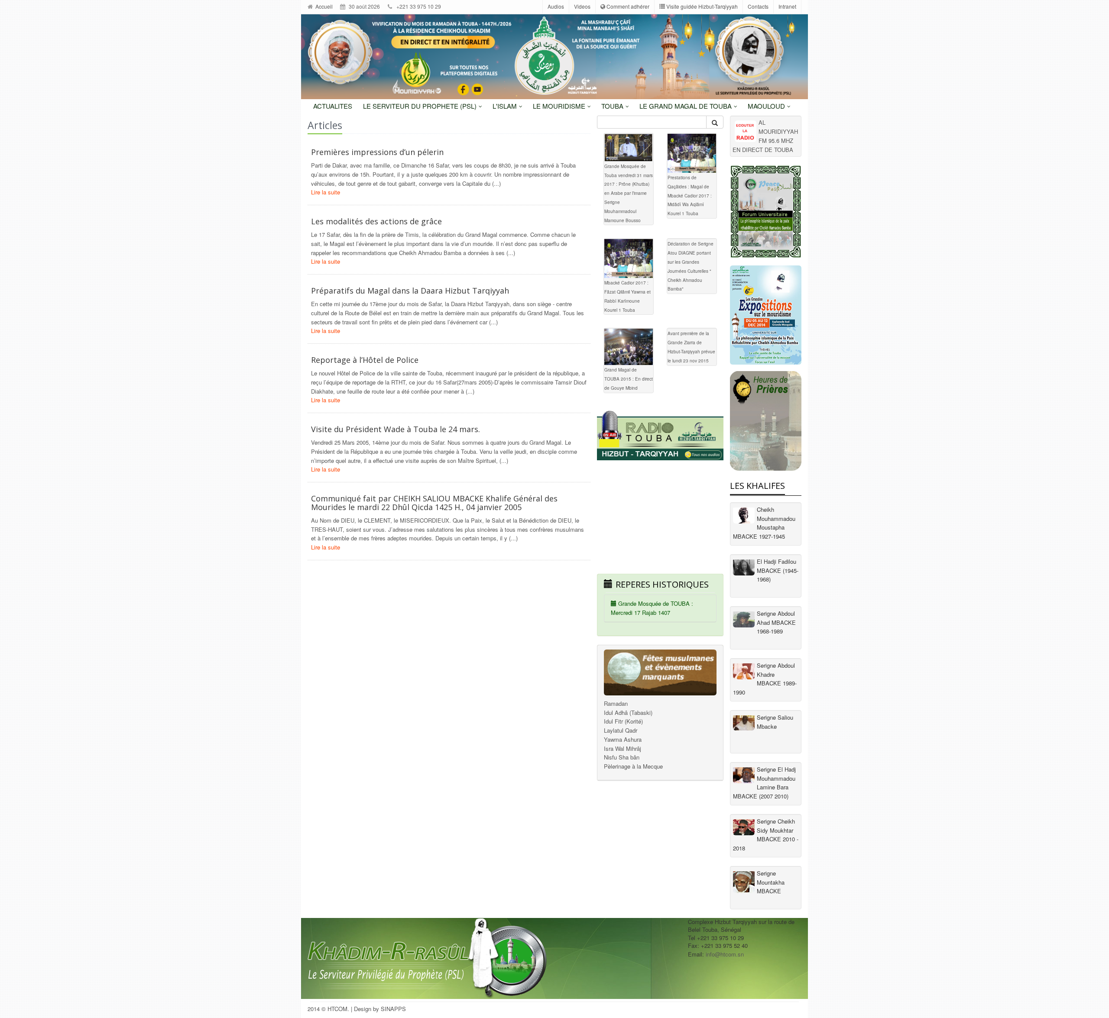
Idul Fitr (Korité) (623, 721)
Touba (613, 105)
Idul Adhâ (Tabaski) (628, 712)
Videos (582, 6)
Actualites (332, 105)
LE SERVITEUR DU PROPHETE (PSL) (420, 105)
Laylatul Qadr (620, 730)
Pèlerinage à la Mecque (633, 766)
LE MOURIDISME (560, 105)
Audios (556, 6)
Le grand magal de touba (686, 105)
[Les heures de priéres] (765, 421)
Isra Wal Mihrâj (622, 748)
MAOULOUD (767, 105)
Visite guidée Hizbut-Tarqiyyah (701, 6)
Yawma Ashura (623, 739)
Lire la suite (325, 192)
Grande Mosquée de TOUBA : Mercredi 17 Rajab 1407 (652, 608)
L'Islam (506, 105)
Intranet (787, 6)
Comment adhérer (627, 6)
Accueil (323, 6)
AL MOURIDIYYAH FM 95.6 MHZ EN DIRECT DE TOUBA (765, 135)
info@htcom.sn (725, 954)
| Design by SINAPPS (378, 1009)
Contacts (758, 6)
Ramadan (616, 703)
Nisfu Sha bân (621, 757)
